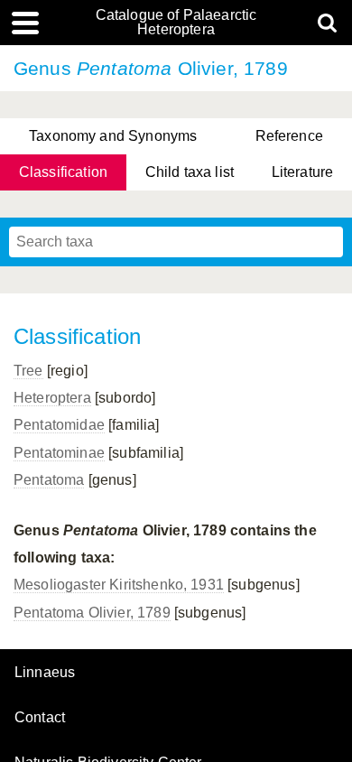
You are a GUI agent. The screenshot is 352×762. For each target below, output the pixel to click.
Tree (28, 370)
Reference (289, 136)
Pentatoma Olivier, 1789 (92, 612)
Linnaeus (44, 672)
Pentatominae (59, 452)
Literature (303, 172)
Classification (63, 172)
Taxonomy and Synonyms (113, 136)
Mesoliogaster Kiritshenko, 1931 (119, 584)
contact (39, 717)
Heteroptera (52, 397)
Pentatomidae (59, 424)
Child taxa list (189, 172)
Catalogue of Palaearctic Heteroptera (176, 22)
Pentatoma (49, 480)
